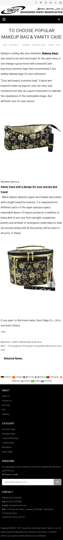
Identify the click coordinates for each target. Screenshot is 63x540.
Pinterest (55, 2)
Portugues (54, 377)
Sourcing (6, 405)
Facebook (36, 2)
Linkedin (51, 2)
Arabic (37, 381)
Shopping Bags (8, 434)
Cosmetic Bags (9, 429)
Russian (48, 381)
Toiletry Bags (8, 443)
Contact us (7, 401)
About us (6, 396)
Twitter (41, 2)
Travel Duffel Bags (10, 438)
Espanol (19, 377)
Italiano (42, 377)
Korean (27, 381)
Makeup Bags (50, 53)
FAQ (3, 410)
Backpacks (6, 447)
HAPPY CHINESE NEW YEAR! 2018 (27, 342)
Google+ (46, 2)
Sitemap (5, 414)
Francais (31, 377)
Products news (38, 45)
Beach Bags (7, 452)
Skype (60, 2)
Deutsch (8, 377)
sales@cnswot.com (17, 505)
